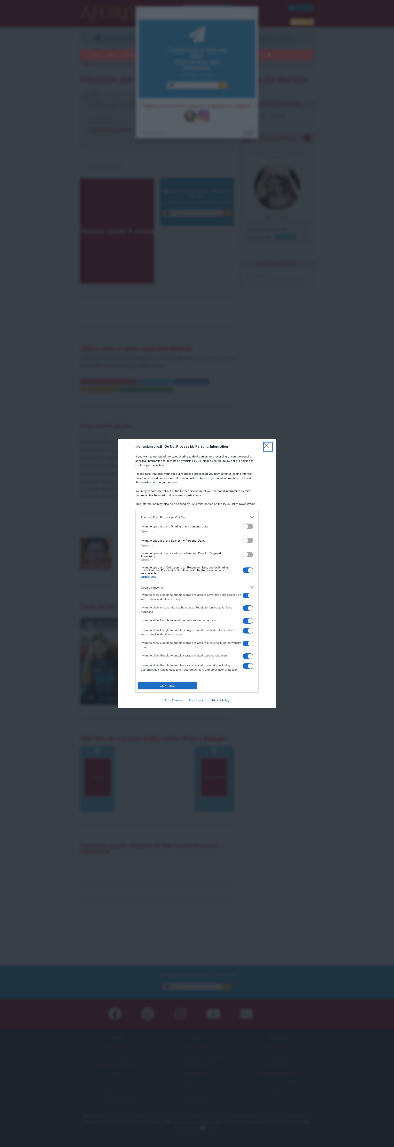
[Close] (268, 447)
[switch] (248, 526)
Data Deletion (174, 700)
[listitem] (197, 517)
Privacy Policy (220, 700)
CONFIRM (167, 685)
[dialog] (197, 573)
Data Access (197, 700)
